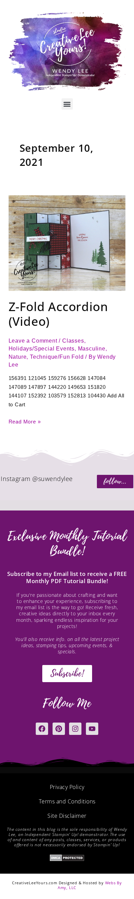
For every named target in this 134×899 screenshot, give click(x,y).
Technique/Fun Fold (56, 357)
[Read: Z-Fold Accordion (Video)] (67, 243)
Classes (73, 341)
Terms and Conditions (67, 801)
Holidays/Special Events (42, 349)
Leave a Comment (33, 341)
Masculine (91, 349)
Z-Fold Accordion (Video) (58, 313)
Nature (18, 357)
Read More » (25, 421)
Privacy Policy (67, 787)
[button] (67, 104)
